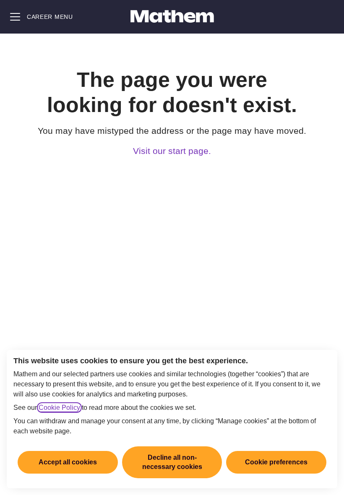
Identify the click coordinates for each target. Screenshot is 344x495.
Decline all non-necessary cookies (172, 462)
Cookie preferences (276, 462)
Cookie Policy (59, 407)
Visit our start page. (172, 151)
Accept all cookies (68, 462)
